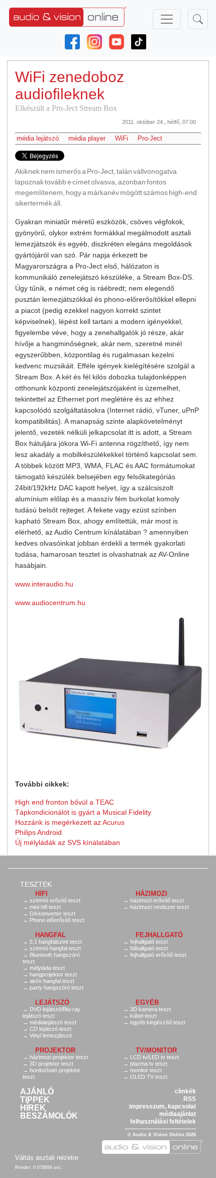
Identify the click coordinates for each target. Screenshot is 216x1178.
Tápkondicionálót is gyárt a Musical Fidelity (83, 812)
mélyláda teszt (47, 968)
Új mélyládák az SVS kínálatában (67, 842)
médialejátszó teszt (53, 1022)
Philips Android (38, 832)
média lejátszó (38, 138)
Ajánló (37, 1092)
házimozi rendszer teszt (159, 907)
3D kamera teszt (150, 1009)
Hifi (41, 893)
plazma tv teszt (148, 1064)
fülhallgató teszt (149, 948)
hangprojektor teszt (53, 974)
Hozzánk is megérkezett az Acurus (70, 822)
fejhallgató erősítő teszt (158, 955)
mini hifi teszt (45, 907)
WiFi (121, 138)
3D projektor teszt (51, 1064)
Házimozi (151, 893)
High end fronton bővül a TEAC (64, 802)
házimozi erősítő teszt (157, 900)
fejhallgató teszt (149, 942)
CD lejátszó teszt (50, 1029)
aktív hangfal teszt (52, 981)
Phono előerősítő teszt (57, 920)
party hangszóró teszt (56, 988)
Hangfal (50, 935)
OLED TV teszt (148, 1077)
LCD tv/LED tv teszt (154, 1057)
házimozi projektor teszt (59, 1057)
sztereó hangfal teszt (55, 948)
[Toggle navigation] (167, 19)
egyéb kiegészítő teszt (157, 1022)
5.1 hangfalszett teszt (56, 942)
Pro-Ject (150, 138)
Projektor (55, 1050)
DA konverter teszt (52, 913)
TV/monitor (156, 1050)
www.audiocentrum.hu (50, 603)
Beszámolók (49, 1116)
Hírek (33, 1108)
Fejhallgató (159, 935)
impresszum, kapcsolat (162, 1106)
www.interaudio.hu (44, 584)
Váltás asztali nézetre (46, 1157)
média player (86, 138)
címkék (185, 1091)
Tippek (35, 1100)
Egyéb (147, 1002)
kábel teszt (143, 1016)
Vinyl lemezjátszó (51, 1035)
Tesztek (36, 884)
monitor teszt (146, 1070)
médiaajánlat (177, 1114)
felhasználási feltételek (163, 1121)
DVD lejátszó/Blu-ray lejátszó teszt (51, 1012)
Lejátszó (52, 1002)
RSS (189, 1098)
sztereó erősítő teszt (55, 900)
